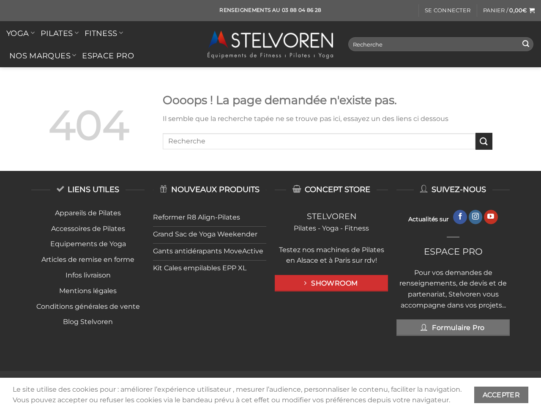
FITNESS (101, 33)
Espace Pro (108, 55)
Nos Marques (40, 55)
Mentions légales (88, 291)
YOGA (17, 33)
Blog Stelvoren (88, 322)
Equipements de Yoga (88, 244)
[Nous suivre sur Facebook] (460, 217)
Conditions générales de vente (88, 306)
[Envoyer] (526, 44)
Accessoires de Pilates (88, 229)
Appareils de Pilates (88, 213)
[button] (447, 10)
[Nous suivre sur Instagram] (476, 217)
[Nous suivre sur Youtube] (491, 217)
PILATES (57, 33)
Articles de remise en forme (87, 259)
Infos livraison (88, 275)
